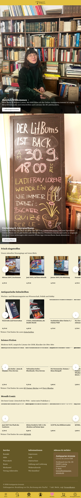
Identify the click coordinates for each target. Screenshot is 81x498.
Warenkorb (7, 461)
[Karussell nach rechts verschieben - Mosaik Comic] (76, 418)
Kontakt (6, 454)
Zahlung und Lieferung (37, 464)
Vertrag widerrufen (10, 471)
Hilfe (5, 457)
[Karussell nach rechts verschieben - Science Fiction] (76, 367)
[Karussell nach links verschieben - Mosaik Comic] (5, 418)
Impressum (32, 454)
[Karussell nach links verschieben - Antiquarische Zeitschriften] (5, 315)
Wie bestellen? (33, 471)
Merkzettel (7, 467)
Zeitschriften (29, 332)
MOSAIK (27, 434)
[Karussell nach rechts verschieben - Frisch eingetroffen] (76, 269)
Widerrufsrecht (34, 467)
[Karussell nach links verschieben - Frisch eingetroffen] (5, 269)
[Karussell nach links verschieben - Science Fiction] (5, 367)
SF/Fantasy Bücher (31, 388)
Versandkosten (69, 487)
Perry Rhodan (48, 388)
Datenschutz (33, 461)
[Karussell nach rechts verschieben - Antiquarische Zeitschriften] (76, 315)
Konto (5, 464)
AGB (30, 457)
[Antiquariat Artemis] (40, 2)
